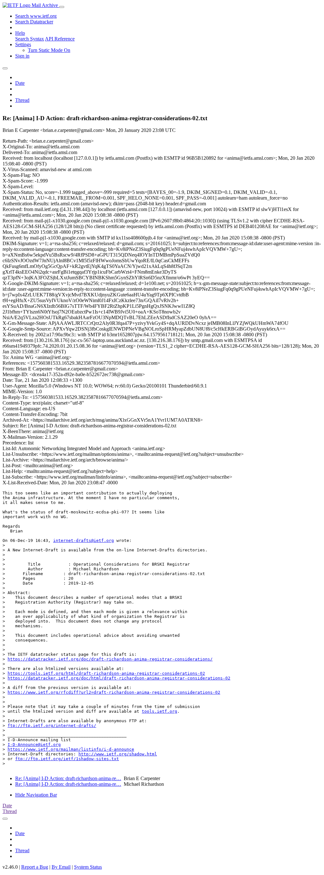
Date (20, 83)
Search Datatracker (34, 21)
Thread (22, 100)
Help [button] (20, 33)
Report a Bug (34, 867)
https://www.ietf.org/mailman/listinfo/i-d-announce (71, 749)
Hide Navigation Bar (36, 794)
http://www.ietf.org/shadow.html (117, 754)
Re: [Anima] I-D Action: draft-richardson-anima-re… (68, 778)
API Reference (60, 38)
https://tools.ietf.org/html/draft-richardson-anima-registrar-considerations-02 (106, 673)
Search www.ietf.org (36, 16)
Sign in (22, 56)
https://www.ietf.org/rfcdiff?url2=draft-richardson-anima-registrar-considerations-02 (114, 692)
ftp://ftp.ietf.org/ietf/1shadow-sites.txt (67, 758)
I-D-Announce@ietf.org (34, 744)
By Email (61, 867)
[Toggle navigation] (61, 7)
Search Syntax (29, 38)
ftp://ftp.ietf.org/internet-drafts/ (52, 725)
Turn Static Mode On (49, 50)
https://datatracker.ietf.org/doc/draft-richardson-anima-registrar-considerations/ (110, 659)
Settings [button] (23, 44)
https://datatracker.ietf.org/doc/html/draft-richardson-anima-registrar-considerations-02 (119, 678)
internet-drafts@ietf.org (83, 540)
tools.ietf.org (159, 711)
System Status (88, 867)
